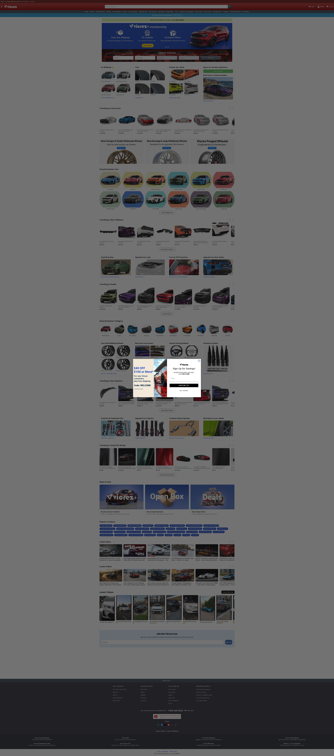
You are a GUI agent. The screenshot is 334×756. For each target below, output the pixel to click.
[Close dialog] (199, 361)
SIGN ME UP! (184, 385)
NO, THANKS (184, 390)
